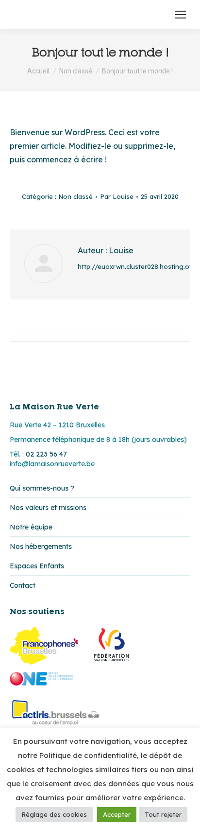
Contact (22, 585)
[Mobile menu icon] (180, 14)
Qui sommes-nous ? (42, 488)
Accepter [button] (117, 814)
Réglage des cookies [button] (54, 814)
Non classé (75, 196)
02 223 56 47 (46, 454)
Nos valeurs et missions (48, 507)
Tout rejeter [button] (163, 814)
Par (116, 196)
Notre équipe (31, 527)
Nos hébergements (41, 546)
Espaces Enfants (37, 566)
